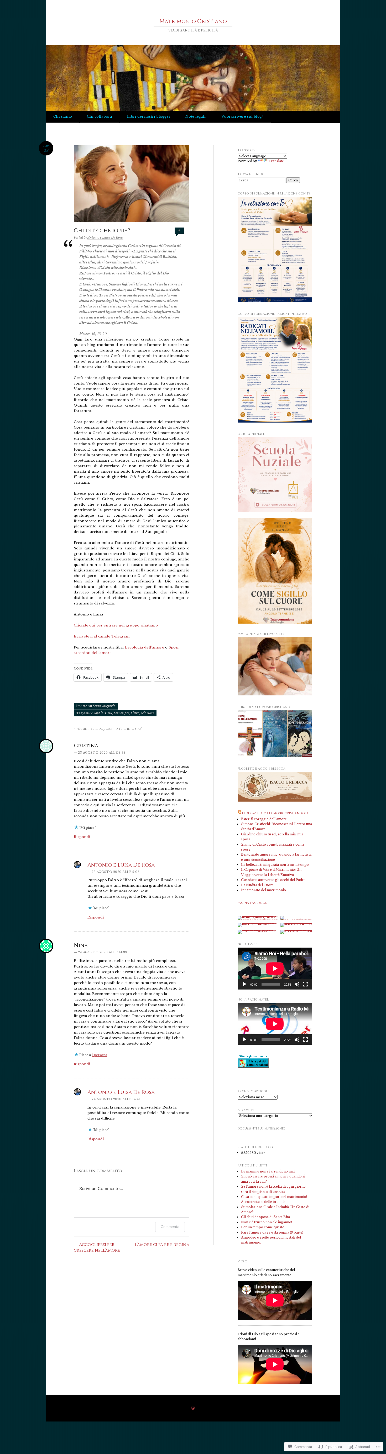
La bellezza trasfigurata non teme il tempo (275, 865)
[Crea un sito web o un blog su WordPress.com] (193, 1408)
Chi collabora (99, 116)
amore (88, 713)
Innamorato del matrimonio (263, 890)
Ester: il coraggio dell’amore (264, 819)
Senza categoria (104, 706)
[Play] (244, 984)
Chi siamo (62, 116)
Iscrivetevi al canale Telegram (101, 636)
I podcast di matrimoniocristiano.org (275, 813)
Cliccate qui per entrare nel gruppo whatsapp (116, 625)
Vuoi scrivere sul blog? (242, 116)
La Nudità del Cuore (257, 885)
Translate (276, 161)
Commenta (170, 1226)
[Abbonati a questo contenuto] (239, 813)
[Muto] (297, 984)
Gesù (108, 713)
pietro (135, 713)
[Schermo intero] (305, 984)
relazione (147, 713)
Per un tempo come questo (262, 1227)
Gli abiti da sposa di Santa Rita (265, 1217)
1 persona (99, 1055)
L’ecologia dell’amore (144, 647)
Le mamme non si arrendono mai (268, 1171)
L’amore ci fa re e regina (162, 1247)
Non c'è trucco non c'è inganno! (266, 1222)
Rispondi (82, 837)
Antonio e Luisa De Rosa (105, 237)
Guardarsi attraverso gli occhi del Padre (273, 880)
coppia (98, 713)
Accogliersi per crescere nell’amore (97, 1247)
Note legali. (195, 116)
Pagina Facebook (252, 903)
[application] (275, 969)
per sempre (121, 713)
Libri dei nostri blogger (148, 116)
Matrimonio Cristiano (193, 21)
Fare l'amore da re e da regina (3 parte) (272, 1232)
